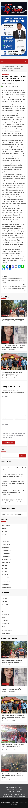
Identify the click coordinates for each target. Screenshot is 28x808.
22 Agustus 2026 (10, 349)
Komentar (5, 396)
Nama (4, 418)
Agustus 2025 (6, 562)
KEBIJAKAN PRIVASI (14, 792)
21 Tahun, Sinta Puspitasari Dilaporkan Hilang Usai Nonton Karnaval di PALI (12, 475)
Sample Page (12, 796)
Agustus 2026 (6, 525)
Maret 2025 (5, 578)
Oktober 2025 (6, 556)
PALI (3, 617)
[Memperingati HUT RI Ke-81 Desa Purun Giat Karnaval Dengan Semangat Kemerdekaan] (14, 734)
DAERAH (4, 598)
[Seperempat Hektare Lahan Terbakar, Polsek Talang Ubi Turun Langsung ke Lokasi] (14, 763)
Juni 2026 (4, 532)
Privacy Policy (22, 794)
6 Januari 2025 (11, 83)
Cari (2, 450)
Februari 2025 (6, 581)
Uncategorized (6, 74)
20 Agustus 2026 (10, 377)
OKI (3, 611)
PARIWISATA (5, 620)
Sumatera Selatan (7, 630)
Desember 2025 (6, 550)
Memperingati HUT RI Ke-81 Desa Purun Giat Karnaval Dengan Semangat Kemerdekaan (13, 492)
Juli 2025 (4, 565)
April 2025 (5, 575)
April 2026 (5, 538)
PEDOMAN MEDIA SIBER (10, 794)
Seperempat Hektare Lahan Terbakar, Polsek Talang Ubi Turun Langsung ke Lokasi (12, 501)
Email (17, 418)
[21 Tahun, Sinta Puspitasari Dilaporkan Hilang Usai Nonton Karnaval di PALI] (14, 335)
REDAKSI (5, 796)
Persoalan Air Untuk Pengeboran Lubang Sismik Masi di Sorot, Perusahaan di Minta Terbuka (12, 374)
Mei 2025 (4, 571)
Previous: (13, 279)
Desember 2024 (6, 587)
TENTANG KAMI (21, 796)
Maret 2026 (5, 541)
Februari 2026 (6, 544)
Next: (14, 287)
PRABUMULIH (6, 627)
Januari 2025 (5, 584)
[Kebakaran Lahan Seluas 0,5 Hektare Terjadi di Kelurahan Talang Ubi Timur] (14, 308)
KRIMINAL (5, 601)
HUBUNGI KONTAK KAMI (14, 789)
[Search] (25, 61)
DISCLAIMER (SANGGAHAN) (14, 787)
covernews (22, 802)
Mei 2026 (4, 535)
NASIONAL (5, 608)
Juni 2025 (4, 568)
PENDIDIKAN (5, 623)
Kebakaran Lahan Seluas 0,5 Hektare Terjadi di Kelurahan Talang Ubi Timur (14, 468)
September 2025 (6, 559)
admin (5, 83)
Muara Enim (5, 605)
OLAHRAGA (5, 614)
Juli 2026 (4, 528)
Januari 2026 (5, 547)
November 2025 (6, 553)
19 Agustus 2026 (10, 779)
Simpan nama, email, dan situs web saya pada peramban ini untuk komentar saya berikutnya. (14, 435)
